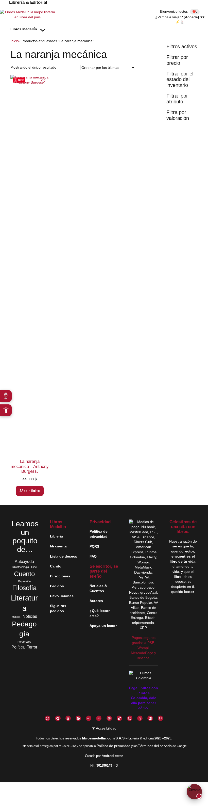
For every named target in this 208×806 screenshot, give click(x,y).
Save (21, 80)
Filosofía (24, 587)
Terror (32, 647)
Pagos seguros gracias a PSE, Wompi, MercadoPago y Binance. (143, 648)
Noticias (30, 616)
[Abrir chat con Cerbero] (194, 792)
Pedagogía (24, 629)
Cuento (24, 573)
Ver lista (105, 798)
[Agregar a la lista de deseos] (43, 80)
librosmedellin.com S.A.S (103, 738)
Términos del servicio (155, 746)
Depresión (24, 581)
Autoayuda (24, 561)
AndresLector (112, 756)
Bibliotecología (20, 566)
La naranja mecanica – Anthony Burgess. (29, 466)
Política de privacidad (113, 746)
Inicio (14, 41)
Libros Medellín (58, 524)
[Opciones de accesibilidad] (6, 410)
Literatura (24, 603)
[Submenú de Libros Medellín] (43, 29)
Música (16, 616)
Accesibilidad (105, 728)
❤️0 (194, 11)
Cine (34, 566)
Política (18, 647)
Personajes (24, 641)
